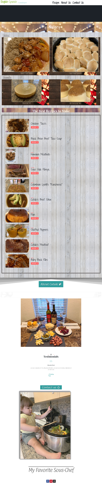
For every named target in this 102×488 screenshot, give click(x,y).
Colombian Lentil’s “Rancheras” (46, 184)
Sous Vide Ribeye (40, 169)
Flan (33, 214)
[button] (3, 56)
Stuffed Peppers (39, 229)
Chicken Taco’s (38, 123)
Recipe (56, 3)
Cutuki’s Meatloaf (40, 244)
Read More (34, 127)
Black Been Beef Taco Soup (46, 138)
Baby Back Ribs (39, 260)
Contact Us (78, 3)
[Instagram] (54, 481)
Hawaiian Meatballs (40, 154)
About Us (66, 3)
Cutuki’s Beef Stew (41, 199)
